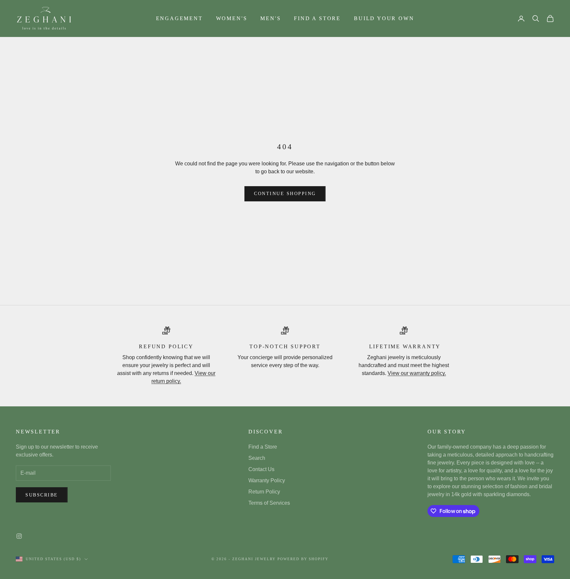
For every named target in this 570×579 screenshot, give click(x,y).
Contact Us (261, 469)
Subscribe (41, 495)
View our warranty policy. (417, 373)
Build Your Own (384, 18)
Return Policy (264, 491)
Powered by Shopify (303, 559)
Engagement (179, 18)
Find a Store (317, 18)
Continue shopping (285, 193)
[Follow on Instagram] (19, 536)
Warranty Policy (266, 480)
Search (256, 458)
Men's (270, 18)
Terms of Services (269, 503)
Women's (231, 18)
